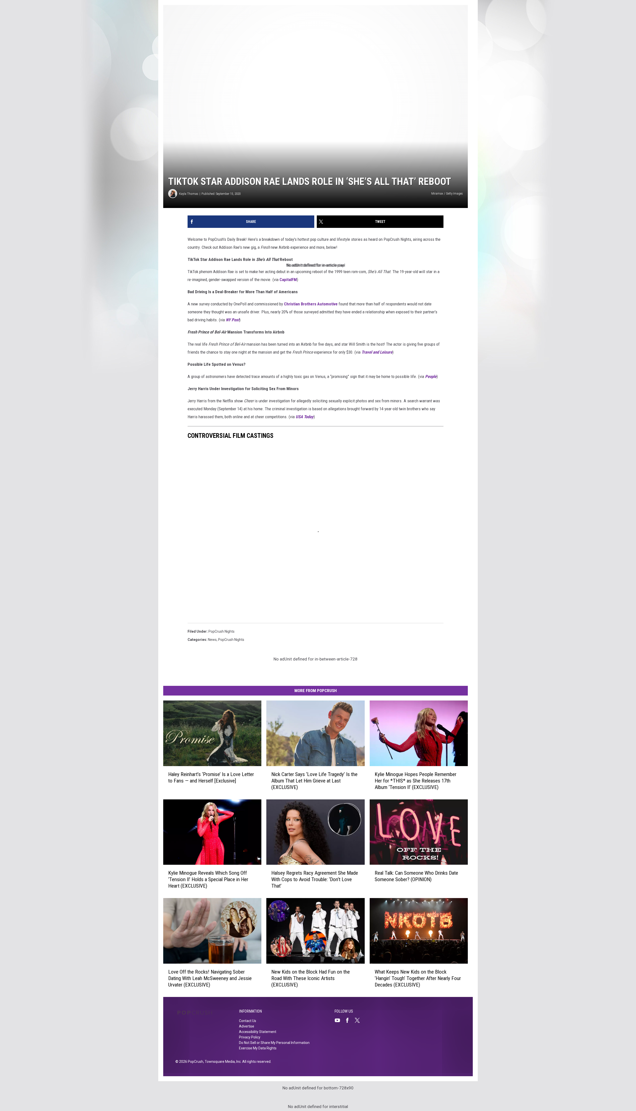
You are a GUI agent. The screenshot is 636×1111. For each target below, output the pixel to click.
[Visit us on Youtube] (339, 1020)
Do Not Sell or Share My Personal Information (274, 1043)
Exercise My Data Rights (258, 1048)
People (431, 376)
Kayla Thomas (188, 194)
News (212, 640)
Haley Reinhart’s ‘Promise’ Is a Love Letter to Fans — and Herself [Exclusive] (211, 777)
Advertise (246, 1026)
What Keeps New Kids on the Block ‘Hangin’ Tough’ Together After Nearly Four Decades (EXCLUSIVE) (418, 978)
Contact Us (247, 1021)
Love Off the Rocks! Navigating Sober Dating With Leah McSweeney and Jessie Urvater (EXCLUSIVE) (210, 978)
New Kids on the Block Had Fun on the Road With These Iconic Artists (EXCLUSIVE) (310, 978)
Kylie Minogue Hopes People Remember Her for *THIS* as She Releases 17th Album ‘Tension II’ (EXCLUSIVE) (415, 780)
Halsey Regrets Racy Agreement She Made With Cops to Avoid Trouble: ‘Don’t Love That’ (314, 879)
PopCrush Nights (221, 631)
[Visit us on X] (359, 1020)
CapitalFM (288, 279)
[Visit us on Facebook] (349, 1020)
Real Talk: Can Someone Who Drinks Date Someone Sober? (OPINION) (416, 876)
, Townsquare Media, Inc (222, 1062)
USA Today (305, 416)
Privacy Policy (249, 1037)
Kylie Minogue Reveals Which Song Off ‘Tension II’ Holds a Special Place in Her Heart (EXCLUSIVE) (208, 879)
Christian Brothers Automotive (311, 303)
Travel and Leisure (376, 352)
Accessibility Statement (257, 1032)
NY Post (232, 319)
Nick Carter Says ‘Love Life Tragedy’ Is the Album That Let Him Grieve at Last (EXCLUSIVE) (314, 780)
